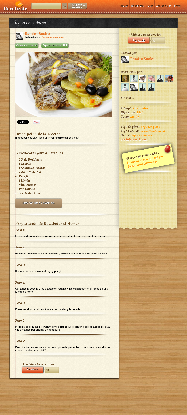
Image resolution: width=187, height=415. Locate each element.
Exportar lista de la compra (38, 202)
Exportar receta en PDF (54, 45)
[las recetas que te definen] (16, 9)
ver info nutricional (134, 139)
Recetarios (137, 6)
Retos (149, 6)
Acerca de (162, 6)
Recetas (123, 6)
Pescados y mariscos (53, 37)
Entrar (177, 6)
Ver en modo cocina (26, 45)
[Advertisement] (148, 197)
